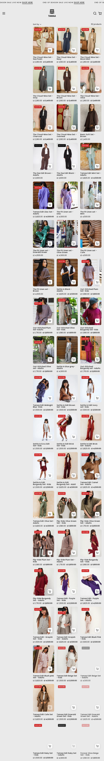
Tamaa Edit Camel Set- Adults (89, 483)
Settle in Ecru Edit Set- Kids (41, 445)
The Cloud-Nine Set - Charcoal (43, 135)
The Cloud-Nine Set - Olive (90, 97)
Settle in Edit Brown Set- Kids (66, 406)
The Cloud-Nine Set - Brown (67, 97)
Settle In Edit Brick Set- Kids (65, 445)
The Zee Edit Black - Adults (66, 174)
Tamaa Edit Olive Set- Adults (43, 522)
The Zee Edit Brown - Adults (42, 174)
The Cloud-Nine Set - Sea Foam (43, 58)
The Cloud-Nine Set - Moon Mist (90, 58)
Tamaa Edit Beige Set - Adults (90, 677)
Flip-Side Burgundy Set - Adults (42, 599)
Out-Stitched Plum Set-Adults (42, 329)
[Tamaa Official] (52, 13)
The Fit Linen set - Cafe (88, 251)
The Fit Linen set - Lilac (65, 213)
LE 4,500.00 (62, 217)
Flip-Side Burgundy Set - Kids (89, 561)
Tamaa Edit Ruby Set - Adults (66, 754)
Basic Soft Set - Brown (87, 135)
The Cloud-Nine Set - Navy (67, 58)
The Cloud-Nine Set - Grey (43, 97)
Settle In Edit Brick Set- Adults (88, 445)
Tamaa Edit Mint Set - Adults (90, 174)
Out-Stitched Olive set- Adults (42, 367)
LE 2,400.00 (85, 139)
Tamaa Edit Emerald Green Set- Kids (66, 715)
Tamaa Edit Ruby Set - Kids (43, 754)
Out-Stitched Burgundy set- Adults (90, 367)
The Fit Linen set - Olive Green (65, 251)
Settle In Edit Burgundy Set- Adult (66, 483)
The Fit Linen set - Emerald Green (41, 251)
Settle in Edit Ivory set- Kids (88, 406)
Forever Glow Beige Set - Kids (89, 754)
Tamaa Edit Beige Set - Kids (67, 677)
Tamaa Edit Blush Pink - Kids (90, 638)
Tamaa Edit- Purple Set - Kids (66, 599)
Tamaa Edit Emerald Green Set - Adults (89, 715)
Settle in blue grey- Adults (66, 367)
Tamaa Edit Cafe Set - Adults (43, 715)
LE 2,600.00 (38, 178)
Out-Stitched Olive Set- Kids (66, 329)
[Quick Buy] (50, 50)
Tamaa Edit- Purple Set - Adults (89, 599)
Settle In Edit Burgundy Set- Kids (42, 483)
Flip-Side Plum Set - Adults (66, 561)
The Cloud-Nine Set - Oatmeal (67, 135)
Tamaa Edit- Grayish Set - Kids (43, 638)
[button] (94, 13)
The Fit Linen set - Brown (41, 290)
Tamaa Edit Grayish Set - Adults (66, 638)
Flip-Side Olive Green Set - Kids (66, 522)
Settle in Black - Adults (64, 290)
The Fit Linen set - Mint (88, 213)
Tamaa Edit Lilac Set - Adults (43, 213)
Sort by (36, 24)
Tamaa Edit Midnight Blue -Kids (43, 406)
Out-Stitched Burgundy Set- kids (89, 329)
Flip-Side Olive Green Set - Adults (90, 522)
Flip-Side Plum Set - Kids (42, 561)
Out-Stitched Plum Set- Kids (89, 290)
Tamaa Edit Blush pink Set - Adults (43, 677)
